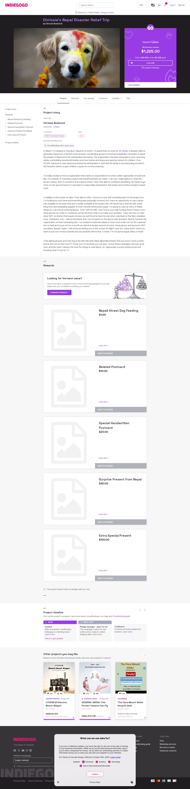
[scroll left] (140, 610)
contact (56, 127)
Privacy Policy (20, 781)
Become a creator (167, 747)
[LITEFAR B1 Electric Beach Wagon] (59, 677)
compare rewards (59, 292)
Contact (136, 741)
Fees (162, 741)
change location (107, 12)
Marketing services (168, 744)
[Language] (153, 5)
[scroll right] (145, 610)
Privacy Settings (52, 781)
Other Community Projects (54, 136)
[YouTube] (23, 750)
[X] (19, 750)
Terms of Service (35, 781)
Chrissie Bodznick (54, 23)
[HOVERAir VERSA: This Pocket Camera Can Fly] (95, 677)
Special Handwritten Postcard (20, 127)
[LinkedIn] (30, 750)
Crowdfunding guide (121, 616)
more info (47, 127)
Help (106, 616)
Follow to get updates (54, 638)
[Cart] (159, 5)
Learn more (50, 634)
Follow (150, 63)
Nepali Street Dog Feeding (19, 119)
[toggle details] (74, 719)
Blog (135, 747)
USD (141, 5)
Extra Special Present (17, 135)
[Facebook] (15, 750)
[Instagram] (27, 750)
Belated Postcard (15, 123)
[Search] (79, 5)
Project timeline (11, 142)
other (81, 136)
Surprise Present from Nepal (20, 131)
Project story (10, 109)
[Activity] (165, 5)
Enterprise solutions (168, 751)
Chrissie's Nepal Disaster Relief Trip (76, 19)
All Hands (123, 151)
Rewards (9, 115)
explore (107, 658)
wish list (128, 203)
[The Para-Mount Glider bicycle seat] (131, 677)
